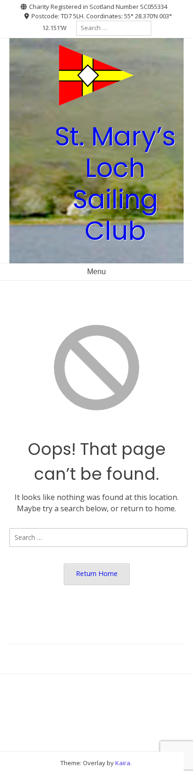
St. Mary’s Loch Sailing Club (115, 184)
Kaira (122, 763)
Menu (96, 272)
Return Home (97, 573)
